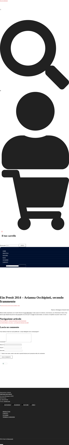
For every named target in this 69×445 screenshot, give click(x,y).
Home (4, 251)
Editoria (5, 255)
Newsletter (6, 411)
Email (1, 347)
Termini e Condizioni (9, 417)
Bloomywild (10, 439)
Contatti (5, 262)
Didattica (5, 253)
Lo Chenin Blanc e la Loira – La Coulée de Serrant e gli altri (14, 322)
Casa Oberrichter (28, 312)
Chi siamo (5, 260)
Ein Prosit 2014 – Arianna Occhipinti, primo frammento (13, 321)
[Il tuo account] (35, 168)
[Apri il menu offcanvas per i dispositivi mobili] (0, 9)
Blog (4, 257)
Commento (3, 341)
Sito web (2, 350)
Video (19, 305)
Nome (2, 344)
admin (2, 305)
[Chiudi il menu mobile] (0, 247)
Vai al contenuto (4, 0)
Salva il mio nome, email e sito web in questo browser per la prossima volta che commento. (23, 353)
